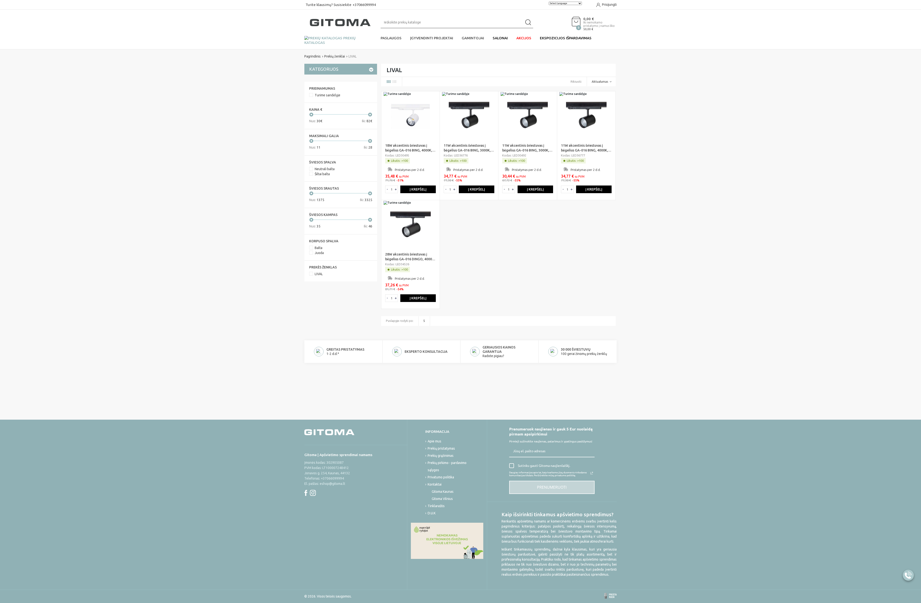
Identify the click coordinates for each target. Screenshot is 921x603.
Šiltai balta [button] (322, 174)
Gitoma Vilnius (442, 499)
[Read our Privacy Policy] (592, 473)
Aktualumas (600, 81)
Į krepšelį (418, 189)
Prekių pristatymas (441, 448)
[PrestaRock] (610, 596)
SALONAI (500, 38)
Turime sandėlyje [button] (327, 95)
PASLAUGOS (391, 38)
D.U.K (432, 513)
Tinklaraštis (436, 506)
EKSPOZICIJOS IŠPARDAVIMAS (565, 38)
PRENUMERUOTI (552, 487)
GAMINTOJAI (473, 38)
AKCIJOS (523, 38)
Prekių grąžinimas (441, 456)
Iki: (367, 121)
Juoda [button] (319, 253)
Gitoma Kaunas (443, 491)
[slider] (311, 114)
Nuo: (315, 121)
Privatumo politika (441, 477)
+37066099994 (364, 5)
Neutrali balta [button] (325, 169)
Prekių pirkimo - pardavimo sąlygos (447, 466)
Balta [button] (318, 248)
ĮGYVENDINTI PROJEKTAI (431, 38)
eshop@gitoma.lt (332, 484)
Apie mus (434, 441)
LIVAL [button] (319, 274)
